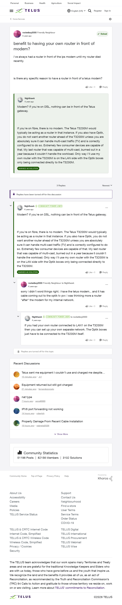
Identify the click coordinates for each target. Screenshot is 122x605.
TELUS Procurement (74, 538)
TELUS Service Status (23, 514)
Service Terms (70, 514)
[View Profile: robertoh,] (16, 411)
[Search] (90, 11)
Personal (14, 3)
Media (13, 505)
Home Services (19, 19)
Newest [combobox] (107, 185)
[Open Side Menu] (11, 11)
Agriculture (56, 3)
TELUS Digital (69, 529)
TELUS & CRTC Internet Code (29, 529)
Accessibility (17, 497)
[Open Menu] (110, 19)
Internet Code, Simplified (25, 533)
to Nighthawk (68, 283)
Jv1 (40, 376)
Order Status (69, 518)
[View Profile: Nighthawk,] (20, 100)
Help (66, 476)
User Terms (68, 510)
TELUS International (73, 533)
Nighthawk (30, 98)
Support (66, 493)
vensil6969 (40, 401)
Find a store (68, 505)
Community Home (18, 476)
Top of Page (36, 476)
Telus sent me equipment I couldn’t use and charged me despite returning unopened (62, 372)
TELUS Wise (69, 546)
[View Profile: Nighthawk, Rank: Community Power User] (20, 208)
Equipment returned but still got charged (47, 384)
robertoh (40, 413)
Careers (14, 501)
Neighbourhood (71, 501)
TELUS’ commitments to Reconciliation (79, 587)
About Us (16, 493)
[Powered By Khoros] (105, 477)
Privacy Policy (53, 476)
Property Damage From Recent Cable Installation (52, 421)
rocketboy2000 (29, 32)
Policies (14, 510)
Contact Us (68, 497)
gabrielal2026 (42, 425)
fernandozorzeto (46, 389)
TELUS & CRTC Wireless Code (29, 538)
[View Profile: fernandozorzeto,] (16, 387)
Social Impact (74, 3)
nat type (27, 397)
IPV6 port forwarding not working (42, 409)
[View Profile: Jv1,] (16, 374)
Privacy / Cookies (21, 546)
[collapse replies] (10, 205)
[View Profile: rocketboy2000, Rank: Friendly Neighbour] (17, 34)
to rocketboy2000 (79, 317)
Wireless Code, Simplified (26, 542)
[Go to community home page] (28, 10)
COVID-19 (67, 522)
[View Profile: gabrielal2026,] (16, 423)
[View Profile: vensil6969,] (16, 399)
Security (15, 550)
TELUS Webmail (71, 542)
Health (42, 3)
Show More (62, 434)
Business (29, 3)
